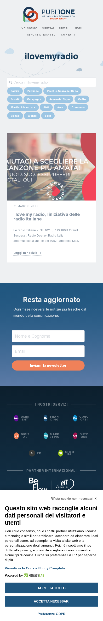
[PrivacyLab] (33, 575)
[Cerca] (10, 82)
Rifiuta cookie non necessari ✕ (74, 498)
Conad (15, 115)
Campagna (34, 99)
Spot (48, 115)
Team (77, 27)
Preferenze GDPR (51, 614)
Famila (15, 91)
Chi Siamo (29, 27)
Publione (33, 91)
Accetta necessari (51, 601)
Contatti (68, 34)
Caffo (82, 99)
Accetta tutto (52, 588)
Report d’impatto (41, 34)
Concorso (78, 107)
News (63, 27)
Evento (32, 115)
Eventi (15, 99)
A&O (46, 107)
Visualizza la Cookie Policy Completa (35, 568)
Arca (60, 107)
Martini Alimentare (23, 107)
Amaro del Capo (59, 99)
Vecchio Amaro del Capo (62, 91)
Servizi (48, 27)
